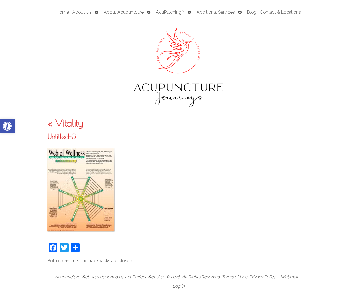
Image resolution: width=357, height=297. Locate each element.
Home (62, 12)
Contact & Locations (280, 12)
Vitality (65, 123)
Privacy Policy (262, 276)
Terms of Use (234, 276)
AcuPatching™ (170, 12)
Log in (179, 286)
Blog (252, 12)
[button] (7, 126)
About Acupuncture (124, 12)
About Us (81, 12)
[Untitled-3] (81, 230)
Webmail (289, 276)
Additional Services (216, 12)
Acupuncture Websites (77, 276)
